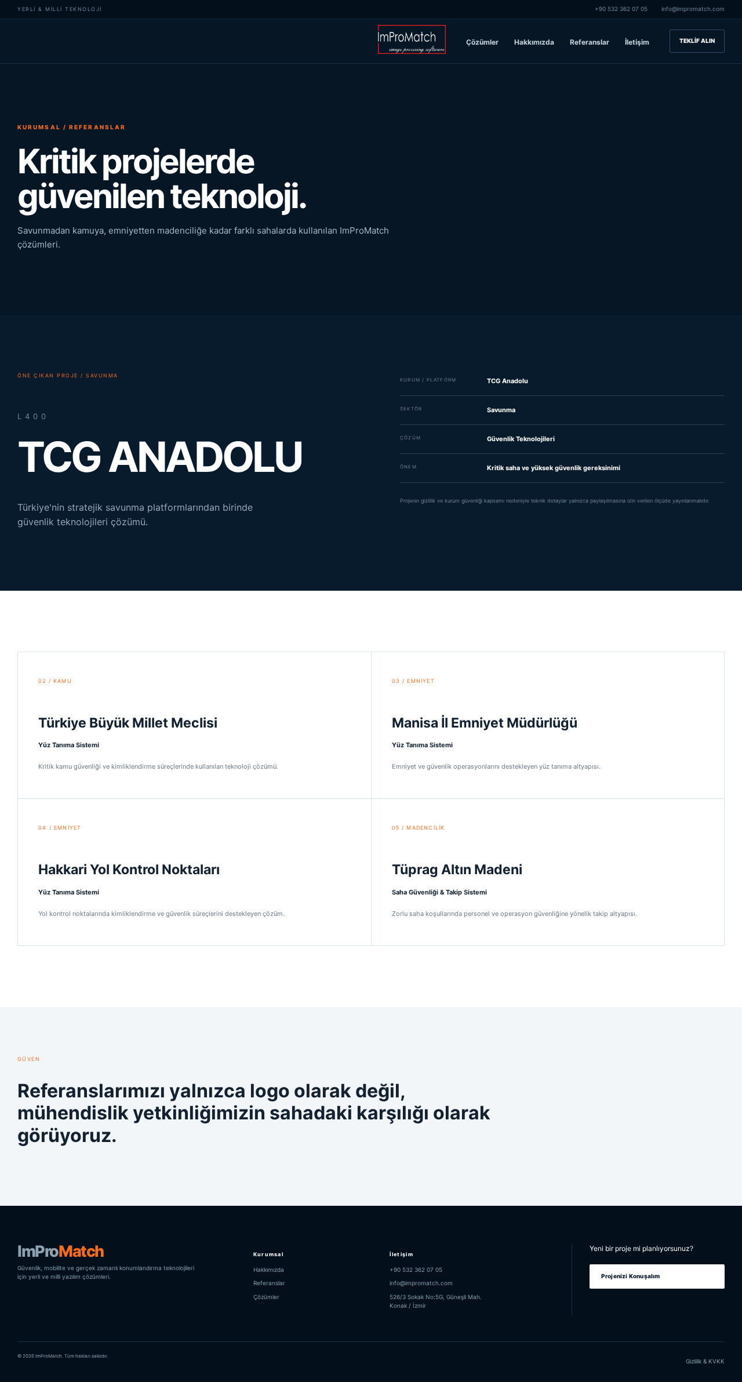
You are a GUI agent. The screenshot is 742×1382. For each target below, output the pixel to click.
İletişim (637, 42)
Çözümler (482, 42)
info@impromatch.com (693, 8)
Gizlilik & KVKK (705, 1361)
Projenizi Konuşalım (630, 1275)
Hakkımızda (534, 42)
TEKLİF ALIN (697, 40)
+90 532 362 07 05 (621, 8)
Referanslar (589, 42)
